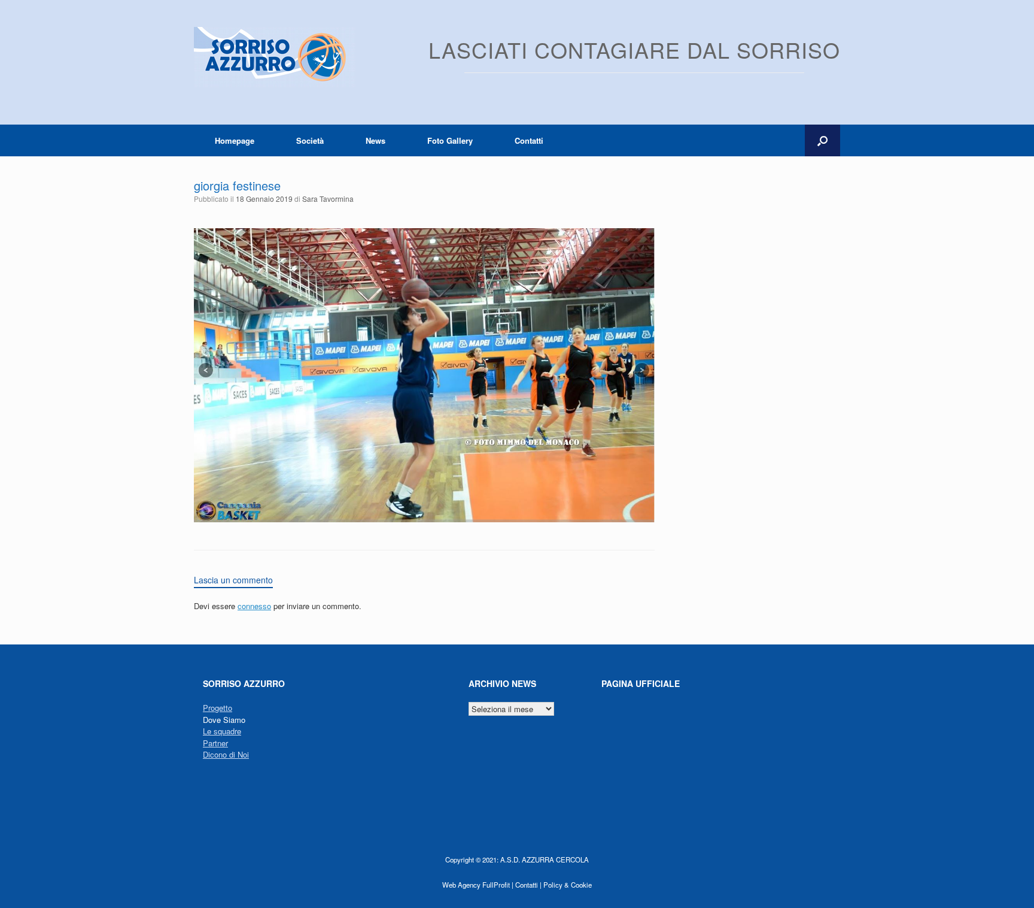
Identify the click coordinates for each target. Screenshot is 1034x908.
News (375, 140)
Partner (215, 743)
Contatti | (528, 884)
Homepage (234, 140)
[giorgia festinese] (424, 519)
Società (310, 140)
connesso (254, 606)
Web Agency (461, 884)
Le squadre (222, 731)
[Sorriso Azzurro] (274, 57)
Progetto (217, 707)
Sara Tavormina (328, 198)
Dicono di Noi (226, 754)
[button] (822, 140)
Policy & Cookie (567, 884)
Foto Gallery (450, 140)
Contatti (529, 140)
